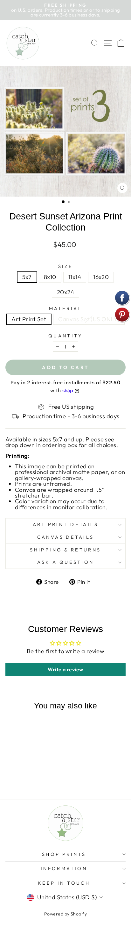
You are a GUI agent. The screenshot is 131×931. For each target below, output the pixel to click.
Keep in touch (64, 883)
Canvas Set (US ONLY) (88, 319)
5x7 (27, 277)
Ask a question (65, 562)
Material (65, 308)
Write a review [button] (65, 669)
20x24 (65, 292)
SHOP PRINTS (64, 854)
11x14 (74, 277)
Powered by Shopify (65, 914)
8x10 (50, 277)
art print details (65, 524)
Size (65, 266)
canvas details (65, 537)
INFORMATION (64, 868)
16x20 (101, 277)
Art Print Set (28, 319)
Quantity (65, 336)
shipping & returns (65, 550)
